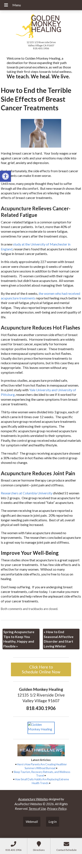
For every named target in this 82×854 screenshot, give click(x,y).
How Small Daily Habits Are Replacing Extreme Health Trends (42, 781)
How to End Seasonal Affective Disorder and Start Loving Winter (58, 639)
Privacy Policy (56, 808)
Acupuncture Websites (33, 799)
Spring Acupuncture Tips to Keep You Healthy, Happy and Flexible (18, 639)
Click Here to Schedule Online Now (41, 669)
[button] (5, 176)
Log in (53, 821)
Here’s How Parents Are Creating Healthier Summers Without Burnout (42, 766)
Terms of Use (37, 808)
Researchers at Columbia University (26, 493)
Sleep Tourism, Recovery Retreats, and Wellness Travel (42, 773)
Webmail (32, 821)
